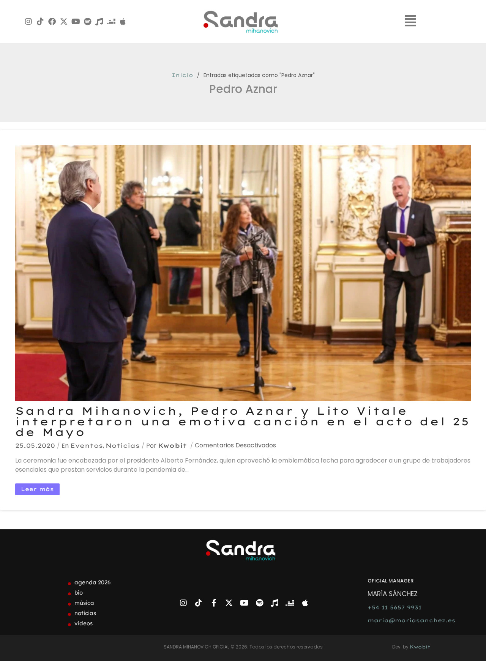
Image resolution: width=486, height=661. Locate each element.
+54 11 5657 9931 (394, 607)
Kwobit (172, 445)
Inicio (182, 75)
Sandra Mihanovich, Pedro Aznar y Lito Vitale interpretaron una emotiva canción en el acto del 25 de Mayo (242, 421)
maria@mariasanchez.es (412, 620)
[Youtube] (75, 21)
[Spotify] (87, 21)
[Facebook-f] (213, 603)
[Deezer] (111, 21)
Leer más (37, 489)
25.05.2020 (35, 445)
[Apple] (122, 21)
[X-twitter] (64, 21)
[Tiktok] (40, 21)
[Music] (99, 21)
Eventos (86, 445)
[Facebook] (52, 21)
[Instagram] (28, 21)
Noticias (123, 445)
